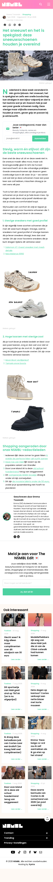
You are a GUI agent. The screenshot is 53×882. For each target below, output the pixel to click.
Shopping (26, 14)
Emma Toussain (13, 14)
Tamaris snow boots (15, 363)
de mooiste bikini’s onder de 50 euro (30, 481)
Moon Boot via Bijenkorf (17, 360)
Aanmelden (40, 138)
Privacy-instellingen (15, 842)
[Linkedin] (18, 536)
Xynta (32, 864)
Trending (9, 838)
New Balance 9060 (14, 253)
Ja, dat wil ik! (26, 591)
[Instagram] (15, 536)
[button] (44, 833)
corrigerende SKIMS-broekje (23, 474)
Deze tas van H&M (14, 461)
